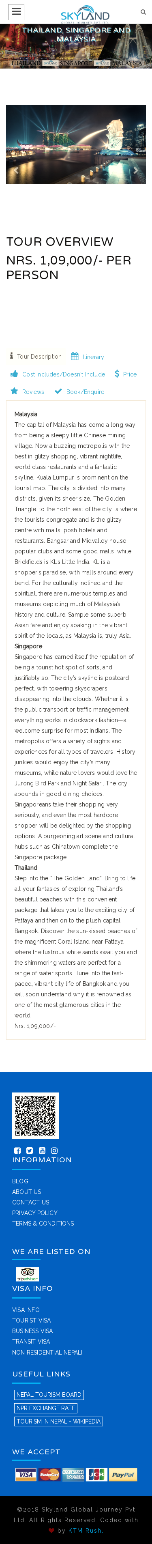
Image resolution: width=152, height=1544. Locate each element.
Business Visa (32, 1331)
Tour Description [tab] (39, 356)
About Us (26, 1192)
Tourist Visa (31, 1320)
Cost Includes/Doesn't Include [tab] (63, 374)
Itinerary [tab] (94, 357)
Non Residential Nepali (47, 1352)
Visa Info (26, 1310)
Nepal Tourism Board (49, 1394)
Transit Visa (31, 1341)
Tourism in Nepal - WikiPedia (59, 1421)
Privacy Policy (35, 1213)
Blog (20, 1181)
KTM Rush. (86, 1530)
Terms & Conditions (43, 1223)
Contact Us (30, 1202)
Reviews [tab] (33, 392)
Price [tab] (130, 374)
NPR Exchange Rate (46, 1408)
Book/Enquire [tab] (85, 392)
